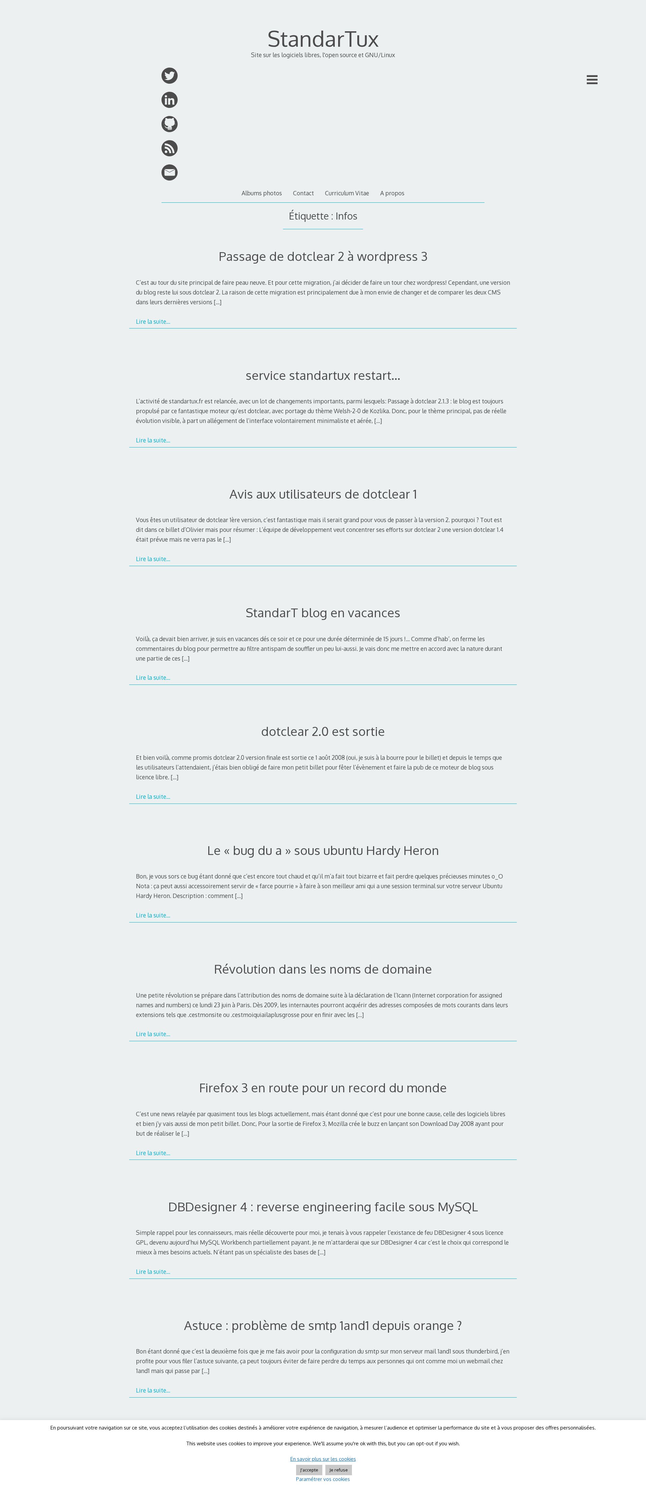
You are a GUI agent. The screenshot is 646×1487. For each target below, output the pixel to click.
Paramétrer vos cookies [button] (323, 1479)
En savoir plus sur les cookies (323, 1459)
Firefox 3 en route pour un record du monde (323, 1087)
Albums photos (262, 193)
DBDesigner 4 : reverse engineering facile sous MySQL (323, 1206)
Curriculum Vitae (347, 193)
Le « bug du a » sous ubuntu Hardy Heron (323, 850)
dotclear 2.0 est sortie (323, 731)
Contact (303, 193)
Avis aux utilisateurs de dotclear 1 (323, 494)
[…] (217, 302)
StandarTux (323, 38)
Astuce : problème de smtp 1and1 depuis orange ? (323, 1325)
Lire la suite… (153, 321)
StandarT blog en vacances (323, 612)
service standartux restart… (323, 375)
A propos (392, 193)
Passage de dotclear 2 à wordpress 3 (323, 256)
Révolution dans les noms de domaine (323, 969)
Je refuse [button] (338, 1470)
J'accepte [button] (309, 1470)
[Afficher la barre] (592, 79)
